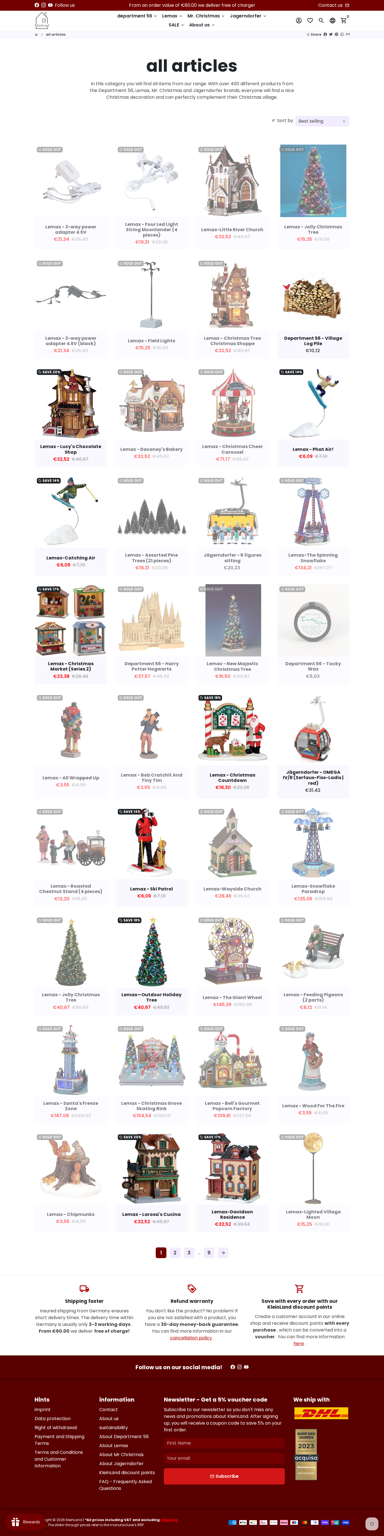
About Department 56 (124, 1436)
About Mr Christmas (121, 1454)
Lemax (172, 16)
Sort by (282, 120)
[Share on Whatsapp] (342, 34)
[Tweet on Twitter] (331, 34)
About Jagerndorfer (121, 1463)
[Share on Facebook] (325, 34)
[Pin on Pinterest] (336, 34)
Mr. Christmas (206, 16)
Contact (108, 1409)
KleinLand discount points (127, 1472)
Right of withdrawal (56, 1427)
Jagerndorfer (248, 16)
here (298, 1343)
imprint (43, 1409)
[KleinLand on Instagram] (43, 5)
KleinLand (74, 1519)
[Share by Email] (347, 34)
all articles (55, 34)
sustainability (113, 1427)
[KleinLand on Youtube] (50, 5)
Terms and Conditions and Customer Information (59, 1459)
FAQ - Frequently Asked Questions (125, 1485)
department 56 (137, 16)
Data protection (53, 1418)
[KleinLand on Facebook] (37, 5)
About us (202, 25)
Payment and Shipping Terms (59, 1440)
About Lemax (113, 1445)
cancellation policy (191, 1338)
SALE (177, 25)
